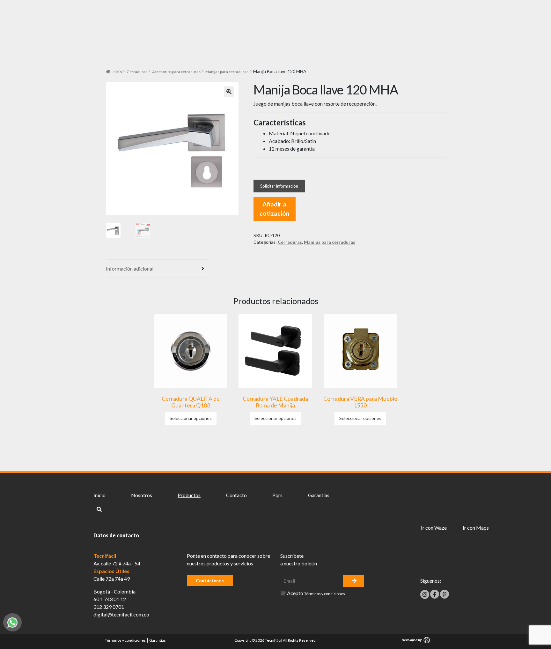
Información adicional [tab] (129, 268)
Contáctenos (210, 580)
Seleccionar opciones (191, 418)
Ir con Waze (434, 528)
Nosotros (141, 495)
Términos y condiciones (324, 593)
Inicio (117, 71)
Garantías (318, 495)
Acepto (316, 593)
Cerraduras (137, 71)
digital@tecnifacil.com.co (121, 614)
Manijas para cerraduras (226, 71)
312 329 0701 (108, 607)
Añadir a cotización (275, 208)
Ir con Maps (476, 528)
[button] (229, 91)
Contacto (236, 495)
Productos (189, 495)
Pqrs (277, 495)
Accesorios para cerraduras (176, 71)
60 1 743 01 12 (109, 599)
